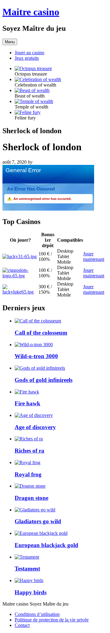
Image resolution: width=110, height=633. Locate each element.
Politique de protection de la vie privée (52, 619)
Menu (10, 42)
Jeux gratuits (27, 58)
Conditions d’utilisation (37, 614)
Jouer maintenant (93, 256)
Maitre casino (30, 11)
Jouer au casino (29, 52)
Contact (22, 625)
